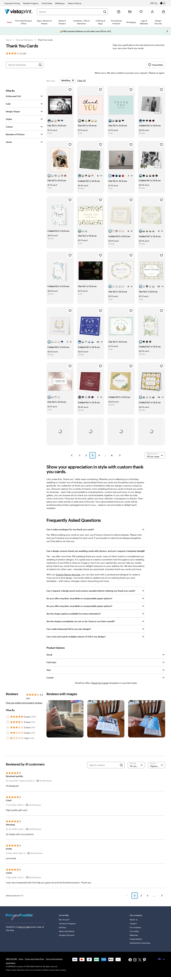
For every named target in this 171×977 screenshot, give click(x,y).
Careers (133, 923)
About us (134, 919)
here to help (24, 927)
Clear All (81, 80)
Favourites (157, 64)
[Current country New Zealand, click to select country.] (161, 959)
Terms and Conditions (54, 959)
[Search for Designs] (40, 65)
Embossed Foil (13, 96)
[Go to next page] (162, 895)
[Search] (104, 11)
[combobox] (70, 11)
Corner (50, 677)
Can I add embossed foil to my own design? (68, 629)
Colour (9, 126)
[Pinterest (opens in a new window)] (144, 960)
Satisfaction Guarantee (140, 943)
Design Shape (13, 111)
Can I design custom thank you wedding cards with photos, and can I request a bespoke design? (95, 551)
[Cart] (163, 12)
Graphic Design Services (68, 574)
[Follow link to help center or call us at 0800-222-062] (118, 12)
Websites (134, 935)
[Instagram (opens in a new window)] (135, 960)
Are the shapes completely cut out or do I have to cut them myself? (80, 621)
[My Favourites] (141, 12)
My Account (64, 919)
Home (8, 40)
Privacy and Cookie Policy (34, 959)
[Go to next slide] (167, 31)
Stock (9, 142)
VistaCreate (47, 3)
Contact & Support (67, 923)
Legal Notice (10, 963)
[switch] (160, 3)
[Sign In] (152, 12)
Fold (8, 103)
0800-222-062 (11, 959)
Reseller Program (30, 3)
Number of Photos (15, 134)
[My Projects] (130, 12)
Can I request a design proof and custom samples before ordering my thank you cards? (90, 590)
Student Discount (66, 935)
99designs (60, 3)
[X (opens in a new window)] (139, 960)
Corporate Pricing (12, 3)
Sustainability (136, 939)
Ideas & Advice (74, 3)
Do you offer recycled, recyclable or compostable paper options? (79, 598)
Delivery (62, 927)
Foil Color (51, 662)
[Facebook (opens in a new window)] (130, 960)
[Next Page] (120, 455)
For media (134, 931)
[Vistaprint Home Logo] (18, 11)
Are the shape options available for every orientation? (73, 613)
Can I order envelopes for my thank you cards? (70, 529)
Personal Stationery (24, 40)
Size (48, 670)
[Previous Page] (72, 455)
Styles (9, 119)
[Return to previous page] (126, 895)
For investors (135, 927)
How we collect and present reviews (24, 702)
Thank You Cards (45, 40)
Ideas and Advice (66, 931)
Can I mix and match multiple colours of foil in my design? (76, 636)
